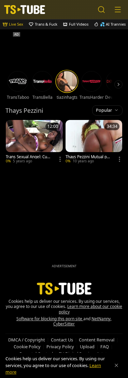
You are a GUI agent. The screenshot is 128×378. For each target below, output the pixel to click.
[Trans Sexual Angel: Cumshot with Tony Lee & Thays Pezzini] (34, 142)
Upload (87, 346)
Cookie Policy (27, 346)
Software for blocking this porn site (49, 319)
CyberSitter (64, 324)
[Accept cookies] (116, 365)
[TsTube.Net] (24, 9)
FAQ (104, 346)
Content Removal (96, 340)
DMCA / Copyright (26, 340)
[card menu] (60, 159)
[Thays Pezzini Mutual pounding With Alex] (94, 142)
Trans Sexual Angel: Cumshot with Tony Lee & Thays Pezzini (29, 157)
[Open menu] (118, 9)
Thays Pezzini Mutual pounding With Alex (89, 157)
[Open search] (101, 9)
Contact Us (62, 340)
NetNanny (101, 319)
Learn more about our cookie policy (91, 309)
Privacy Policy (60, 346)
